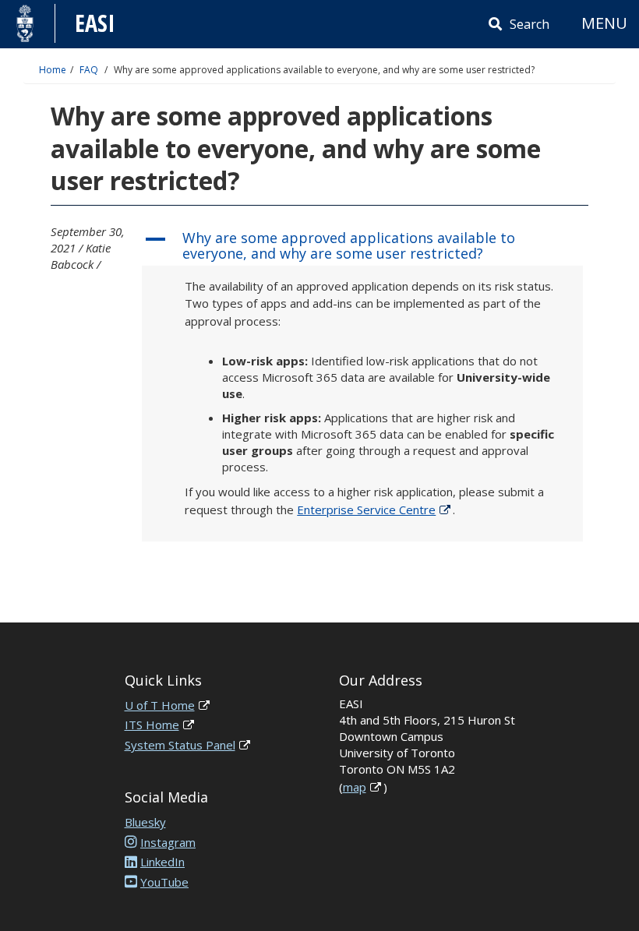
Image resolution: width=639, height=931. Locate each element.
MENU (604, 23)
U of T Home (160, 705)
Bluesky (145, 822)
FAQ (88, 69)
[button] (362, 246)
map (354, 787)
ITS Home (152, 724)
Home (52, 69)
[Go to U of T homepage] (25, 23)
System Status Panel (180, 745)
